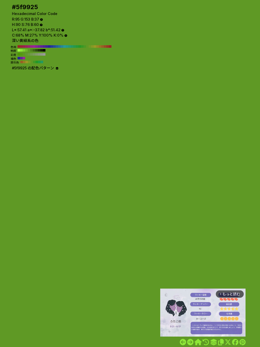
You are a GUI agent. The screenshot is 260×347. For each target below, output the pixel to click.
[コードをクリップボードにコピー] (221, 342)
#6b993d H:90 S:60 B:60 (29, 54)
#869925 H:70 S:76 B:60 (92, 46)
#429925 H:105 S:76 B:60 (34, 62)
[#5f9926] (190, 342)
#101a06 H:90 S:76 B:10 (41, 50)
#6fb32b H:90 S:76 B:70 (26, 50)
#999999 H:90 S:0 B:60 (44, 54)
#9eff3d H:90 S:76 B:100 (19, 50)
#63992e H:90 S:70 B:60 (26, 54)
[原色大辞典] (198, 342)
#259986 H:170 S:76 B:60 (67, 46)
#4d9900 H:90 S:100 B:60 (19, 54)
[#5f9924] (183, 342)
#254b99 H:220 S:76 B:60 (54, 46)
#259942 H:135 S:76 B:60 (39, 62)
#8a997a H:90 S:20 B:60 (39, 54)
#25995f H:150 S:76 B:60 (72, 46)
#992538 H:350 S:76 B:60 (21, 46)
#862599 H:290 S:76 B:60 (36, 46)
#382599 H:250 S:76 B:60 (46, 46)
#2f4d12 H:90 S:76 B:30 (36, 50)
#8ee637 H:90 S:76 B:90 (21, 50)
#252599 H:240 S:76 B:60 (49, 46)
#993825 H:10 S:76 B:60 (107, 46)
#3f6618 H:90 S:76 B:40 (34, 50)
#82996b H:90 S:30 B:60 (36, 54)
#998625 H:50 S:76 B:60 (97, 46)
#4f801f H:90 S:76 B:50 (31, 50)
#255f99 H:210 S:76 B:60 (57, 46)
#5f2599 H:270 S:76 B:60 (41, 46)
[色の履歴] (206, 342)
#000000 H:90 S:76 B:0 (44, 50)
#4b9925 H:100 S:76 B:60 (85, 46)
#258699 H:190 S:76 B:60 (62, 46)
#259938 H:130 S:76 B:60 (77, 46)
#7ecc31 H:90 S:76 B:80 (24, 50)
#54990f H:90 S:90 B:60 (21, 54)
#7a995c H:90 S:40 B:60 (34, 54)
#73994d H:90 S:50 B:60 (31, 54)
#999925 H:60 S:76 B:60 (95, 46)
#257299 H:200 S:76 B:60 (59, 46)
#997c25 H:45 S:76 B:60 (24, 62)
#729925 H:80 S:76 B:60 (90, 46)
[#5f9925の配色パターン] (213, 342)
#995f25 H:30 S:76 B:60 (102, 46)
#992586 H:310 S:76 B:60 (31, 46)
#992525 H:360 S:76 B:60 (19, 46)
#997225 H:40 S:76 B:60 (100, 46)
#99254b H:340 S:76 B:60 (24, 46)
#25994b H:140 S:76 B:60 (74, 46)
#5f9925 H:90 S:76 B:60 (87, 46)
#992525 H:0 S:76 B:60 (110, 46)
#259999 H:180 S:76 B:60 (64, 46)
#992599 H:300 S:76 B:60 (34, 46)
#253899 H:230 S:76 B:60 (52, 46)
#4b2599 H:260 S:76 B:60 (44, 46)
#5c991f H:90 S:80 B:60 (24, 54)
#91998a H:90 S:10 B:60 (41, 54)
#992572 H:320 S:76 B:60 (29, 46)
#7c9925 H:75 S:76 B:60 (29, 62)
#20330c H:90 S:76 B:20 (39, 50)
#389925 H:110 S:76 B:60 (82, 46)
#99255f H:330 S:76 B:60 (26, 46)
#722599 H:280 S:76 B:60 (39, 46)
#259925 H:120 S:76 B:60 (79, 46)
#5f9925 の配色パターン (33, 68)
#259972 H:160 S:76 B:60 (69, 46)
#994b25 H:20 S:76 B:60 (105, 46)
